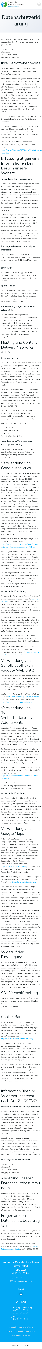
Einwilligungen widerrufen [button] (21, 1335)
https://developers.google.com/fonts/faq (23, 697)
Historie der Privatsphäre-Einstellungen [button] (21, 1331)
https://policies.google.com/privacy (14, 866)
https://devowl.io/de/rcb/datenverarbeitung (17, 1039)
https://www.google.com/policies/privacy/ (16, 702)
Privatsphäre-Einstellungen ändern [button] (21, 1327)
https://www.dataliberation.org (24, 882)
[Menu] (39, 4)
